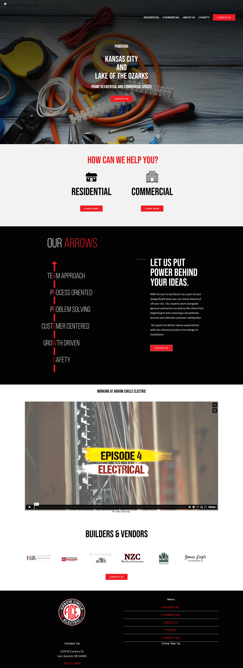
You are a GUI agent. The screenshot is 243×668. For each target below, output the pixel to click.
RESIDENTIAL (171, 607)
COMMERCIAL (171, 614)
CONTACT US (171, 637)
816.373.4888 (72, 663)
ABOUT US (171, 622)
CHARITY (171, 630)
